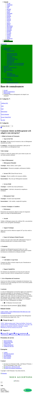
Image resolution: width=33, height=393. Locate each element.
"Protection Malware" (5, 324)
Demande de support (9, 353)
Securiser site (14, 327)
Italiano (8, 24)
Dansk (8, 12)
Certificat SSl (15, 326)
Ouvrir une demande (25, 334)
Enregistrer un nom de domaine (15, 63)
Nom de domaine (8, 340)
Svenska (9, 35)
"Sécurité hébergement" (13, 324)
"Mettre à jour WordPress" (21, 323)
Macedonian (10, 26)
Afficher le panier (8, 41)
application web (3, 326)
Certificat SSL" (20, 326)
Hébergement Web (12, 53)
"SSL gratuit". (27, 324)
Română (9, 31)
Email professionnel (8, 345)
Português (9, 28)
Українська (10, 38)
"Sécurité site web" (21, 324)
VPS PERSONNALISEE (12, 76)
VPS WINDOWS (11, 57)
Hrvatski (9, 9)
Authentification (9, 326)
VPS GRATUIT (10, 62)
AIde (31, 324)
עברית (8, 21)
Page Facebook (7, 356)
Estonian (9, 16)
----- (8, 52)
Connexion (6, 40)
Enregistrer (7, 49)
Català (8, 6)
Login (9, 327)
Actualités (6, 66)
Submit (6, 391)
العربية (8, 3)
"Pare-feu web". (29, 323)
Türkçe (8, 37)
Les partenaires (7, 355)
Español (9, 34)
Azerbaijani (9, 4)
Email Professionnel (12, 55)
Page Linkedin (7, 358)
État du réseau (8, 69)
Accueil (5, 90)
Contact (5, 352)
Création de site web (9, 346)
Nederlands (9, 13)
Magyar (9, 23)
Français (6, 2)
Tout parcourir (10, 50)
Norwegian (9, 27)
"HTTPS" (2, 323)
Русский (9, 33)
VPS (5, 71)
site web (18, 327)
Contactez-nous (8, 70)
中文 (8, 7)
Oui (20, 305)
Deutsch (9, 20)
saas (11, 327)
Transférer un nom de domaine (15, 64)
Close (2, 391)
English (8, 14)
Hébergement (7, 93)
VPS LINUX (9, 56)
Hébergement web (4, 327)
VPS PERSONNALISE (12, 59)
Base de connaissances (10, 67)
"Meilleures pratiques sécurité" (10, 323)
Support (4, 333)
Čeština (8, 10)
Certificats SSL (11, 60)
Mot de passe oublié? (12, 82)
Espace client (7, 48)
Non (24, 305)
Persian (8, 17)
